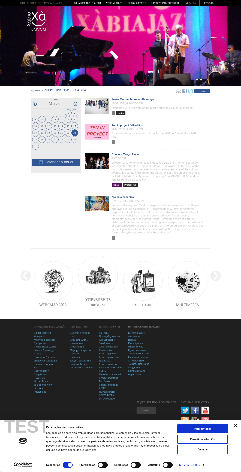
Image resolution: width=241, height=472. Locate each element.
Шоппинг (75, 357)
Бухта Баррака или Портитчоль (109, 358)
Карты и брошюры (138, 357)
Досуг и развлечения (81, 360)
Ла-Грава (104, 332)
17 (35, 132)
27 (55, 139)
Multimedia (187, 304)
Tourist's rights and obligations (138, 365)
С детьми (75, 353)
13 (55, 126)
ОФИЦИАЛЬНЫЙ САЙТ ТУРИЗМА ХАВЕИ (41, 3)
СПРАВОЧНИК (136, 360)
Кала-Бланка (105, 350)
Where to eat (135, 346)
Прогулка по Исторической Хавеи (45, 344)
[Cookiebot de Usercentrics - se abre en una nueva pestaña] (22, 465)
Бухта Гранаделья (108, 364)
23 (74, 132)
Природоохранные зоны (43, 365)
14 (61, 126)
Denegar (202, 449)
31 (35, 146)
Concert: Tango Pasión (126, 154)
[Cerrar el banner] (235, 425)
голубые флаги (107, 391)
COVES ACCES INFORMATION (107, 396)
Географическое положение (136, 334)
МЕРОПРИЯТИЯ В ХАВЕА (65, 90)
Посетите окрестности (81, 367)
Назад (202, 90)
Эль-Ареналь (106, 343)
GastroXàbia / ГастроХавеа (41, 372)
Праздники (40, 378)
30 (74, 139)
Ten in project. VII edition (127, 125)
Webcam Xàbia (53, 304)
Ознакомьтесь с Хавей (87, 3)
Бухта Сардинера (108, 353)
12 (48, 126)
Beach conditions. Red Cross (109, 379)
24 (35, 139)
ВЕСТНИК (143, 304)
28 (61, 139)
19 (48, 132)
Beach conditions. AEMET (109, 386)
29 (68, 139)
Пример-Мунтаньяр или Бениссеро (109, 337)
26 (48, 139)
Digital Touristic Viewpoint (42, 334)
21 (61, 132)
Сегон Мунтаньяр (108, 346)
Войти (146, 410)
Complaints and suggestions (136, 372)
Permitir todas (202, 428)
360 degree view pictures (43, 386)
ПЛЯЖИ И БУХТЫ (137, 3)
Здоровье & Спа (78, 364)
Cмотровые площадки (45, 360)
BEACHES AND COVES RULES (111, 369)
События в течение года (80, 334)
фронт (35, 90)
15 (68, 126)
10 (35, 126)
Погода (132, 339)
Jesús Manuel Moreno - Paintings (133, 99)
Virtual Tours (41, 381)
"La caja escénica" (123, 197)
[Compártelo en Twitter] (190, 90)
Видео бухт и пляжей (110, 374)
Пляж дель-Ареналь (44, 357)
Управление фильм (98, 302)
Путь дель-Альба (79, 339)
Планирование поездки (165, 3)
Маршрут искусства (80, 350)
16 (74, 126)
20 (55, 132)
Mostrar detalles (189, 465)
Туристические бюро (139, 353)
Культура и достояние (45, 339)
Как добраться (135, 343)
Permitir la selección (202, 439)
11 (42, 126)
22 (68, 132)
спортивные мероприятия (77, 344)
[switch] (103, 465)
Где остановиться (137, 350)
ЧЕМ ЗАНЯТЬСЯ (114, 3)
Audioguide (40, 391)
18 (42, 132)
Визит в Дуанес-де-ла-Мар (44, 351)
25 (42, 139)
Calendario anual (59, 162)
